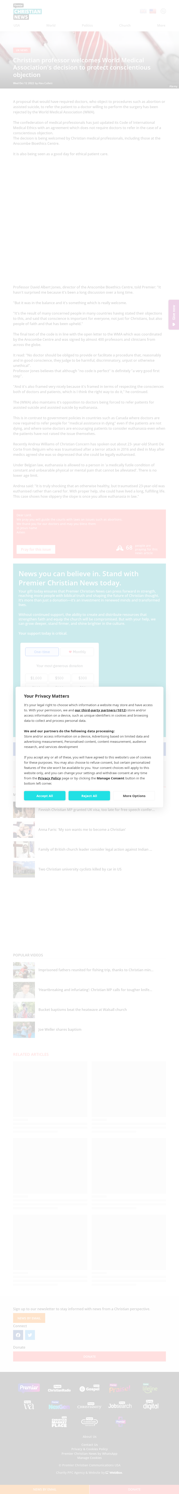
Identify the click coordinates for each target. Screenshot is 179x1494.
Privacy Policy (49, 778)
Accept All (44, 796)
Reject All (89, 796)
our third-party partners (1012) (100, 710)
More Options (134, 796)
